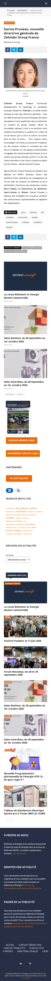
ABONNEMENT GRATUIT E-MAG (22, 453)
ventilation (38, 222)
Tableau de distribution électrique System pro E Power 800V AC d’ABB (24, 812)
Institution (9, 750)
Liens (45, 951)
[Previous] (8, 819)
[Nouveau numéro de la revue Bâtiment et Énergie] (18, 417)
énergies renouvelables (14, 534)
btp (42, 212)
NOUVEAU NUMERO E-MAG (21, 440)
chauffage (9, 217)
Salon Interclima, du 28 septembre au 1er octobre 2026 (24, 383)
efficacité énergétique (35, 511)
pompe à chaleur (11, 527)
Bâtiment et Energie (12, 42)
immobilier (10, 518)
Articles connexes (12, 248)
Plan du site (36, 948)
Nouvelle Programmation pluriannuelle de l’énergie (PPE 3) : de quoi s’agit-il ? (24, 776)
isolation (18, 518)
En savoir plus (20, 853)
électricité (9, 531)
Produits (8, 787)
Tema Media (25, 978)
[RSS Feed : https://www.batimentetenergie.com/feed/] (18, 490)
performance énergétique (15, 524)
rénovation (22, 527)
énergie (35, 217)
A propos (8, 951)
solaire (33, 527)
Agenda (8, 617)
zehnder (9, 227)
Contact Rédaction (30, 944)
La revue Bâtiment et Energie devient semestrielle (21, 296)
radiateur (25, 222)
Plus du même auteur (32, 248)
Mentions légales (27, 951)
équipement (28, 534)
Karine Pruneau (12, 222)
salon (28, 527)
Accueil (10, 944)
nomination (25, 518)
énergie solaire (27, 531)
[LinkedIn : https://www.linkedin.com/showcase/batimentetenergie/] (9, 490)
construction (22, 217)
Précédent (10, 394)
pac (25, 521)
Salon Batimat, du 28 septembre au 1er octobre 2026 (24, 707)
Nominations (9, 23)
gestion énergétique (29, 515)
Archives (10, 555)
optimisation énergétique (14, 521)
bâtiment (33, 212)
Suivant (20, 394)
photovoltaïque (30, 524)
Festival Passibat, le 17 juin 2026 (22, 640)
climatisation (10, 511)
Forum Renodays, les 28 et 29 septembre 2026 (21, 673)
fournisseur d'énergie (13, 515)
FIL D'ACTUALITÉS (19, 478)
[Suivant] (12, 819)
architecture (10, 508)
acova (23, 212)
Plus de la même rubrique (15, 251)
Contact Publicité (14, 948)
